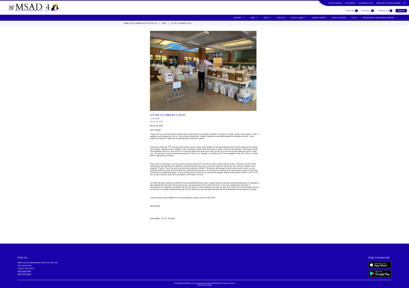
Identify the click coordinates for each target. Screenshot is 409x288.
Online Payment (335, 3)
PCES (252, 18)
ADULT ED (281, 18)
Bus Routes (350, 3)
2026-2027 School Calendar (388, 3)
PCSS (266, 18)
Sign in (401, 11)
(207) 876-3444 (24, 271)
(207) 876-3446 (24, 274)
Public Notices (338, 18)
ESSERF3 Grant (319, 18)
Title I (354, 18)
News (164, 23)
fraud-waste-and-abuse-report (378, 18)
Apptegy (209, 285)
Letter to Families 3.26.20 (181, 23)
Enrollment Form (366, 3)
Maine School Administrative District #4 (140, 23)
